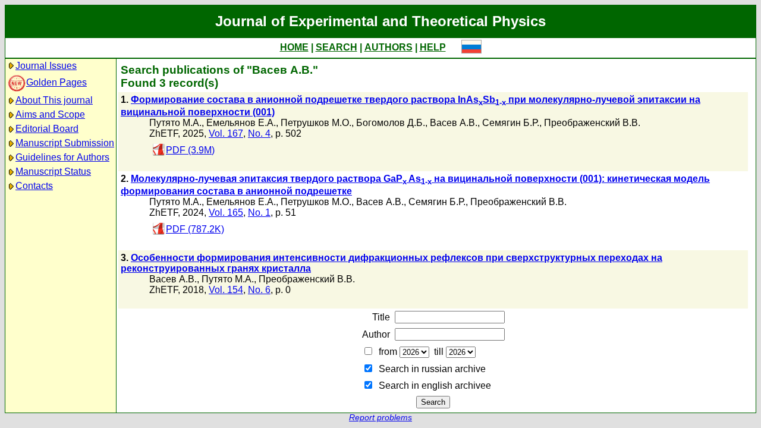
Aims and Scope (50, 114)
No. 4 (259, 133)
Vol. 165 (226, 212)
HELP (433, 47)
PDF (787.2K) (195, 229)
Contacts (34, 186)
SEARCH (336, 47)
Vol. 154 (226, 290)
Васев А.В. (453, 123)
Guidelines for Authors (62, 157)
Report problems (380, 417)
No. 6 (259, 290)
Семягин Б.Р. (510, 123)
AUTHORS (388, 47)
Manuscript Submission (64, 143)
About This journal (54, 100)
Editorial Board (46, 129)
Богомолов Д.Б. (390, 123)
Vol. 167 (226, 133)
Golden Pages (56, 82)
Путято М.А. (175, 123)
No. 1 (259, 212)
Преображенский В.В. (592, 123)
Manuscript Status (53, 171)
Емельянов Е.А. (241, 123)
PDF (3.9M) (190, 150)
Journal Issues (46, 66)
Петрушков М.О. (316, 123)
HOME (294, 47)
